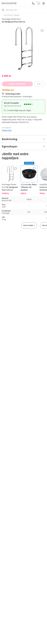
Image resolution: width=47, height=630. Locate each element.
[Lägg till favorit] (42, 31)
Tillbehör (16, 15)
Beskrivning (9, 139)
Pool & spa (8, 15)
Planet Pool (7, 130)
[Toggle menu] (43, 3)
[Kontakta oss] (33, 3)
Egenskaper (9, 146)
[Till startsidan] (9, 3)
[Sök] (3, 10)
